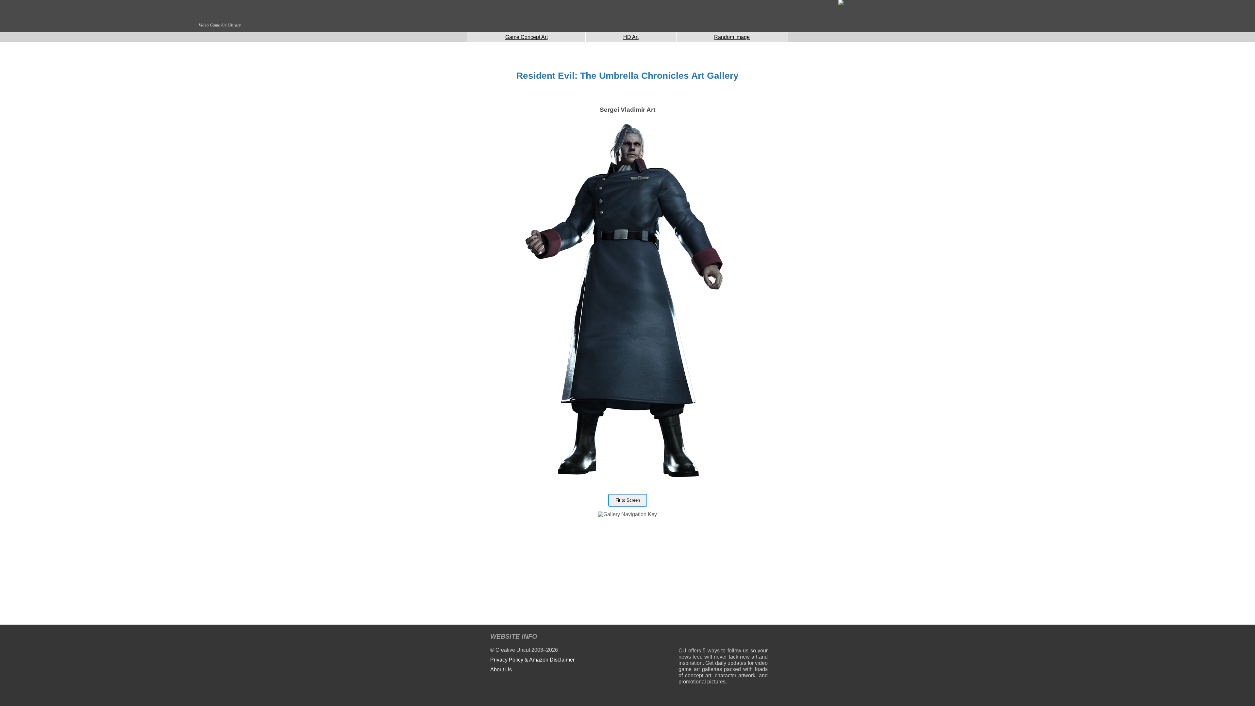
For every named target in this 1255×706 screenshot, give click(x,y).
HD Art (631, 37)
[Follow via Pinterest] (763, 637)
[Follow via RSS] (683, 637)
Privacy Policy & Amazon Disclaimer (532, 660)
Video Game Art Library (220, 25)
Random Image (732, 37)
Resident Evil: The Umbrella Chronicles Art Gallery (627, 76)
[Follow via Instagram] (703, 637)
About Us (501, 669)
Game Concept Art (526, 37)
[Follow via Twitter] (743, 637)
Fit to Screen (627, 500)
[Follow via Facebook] (723, 637)
